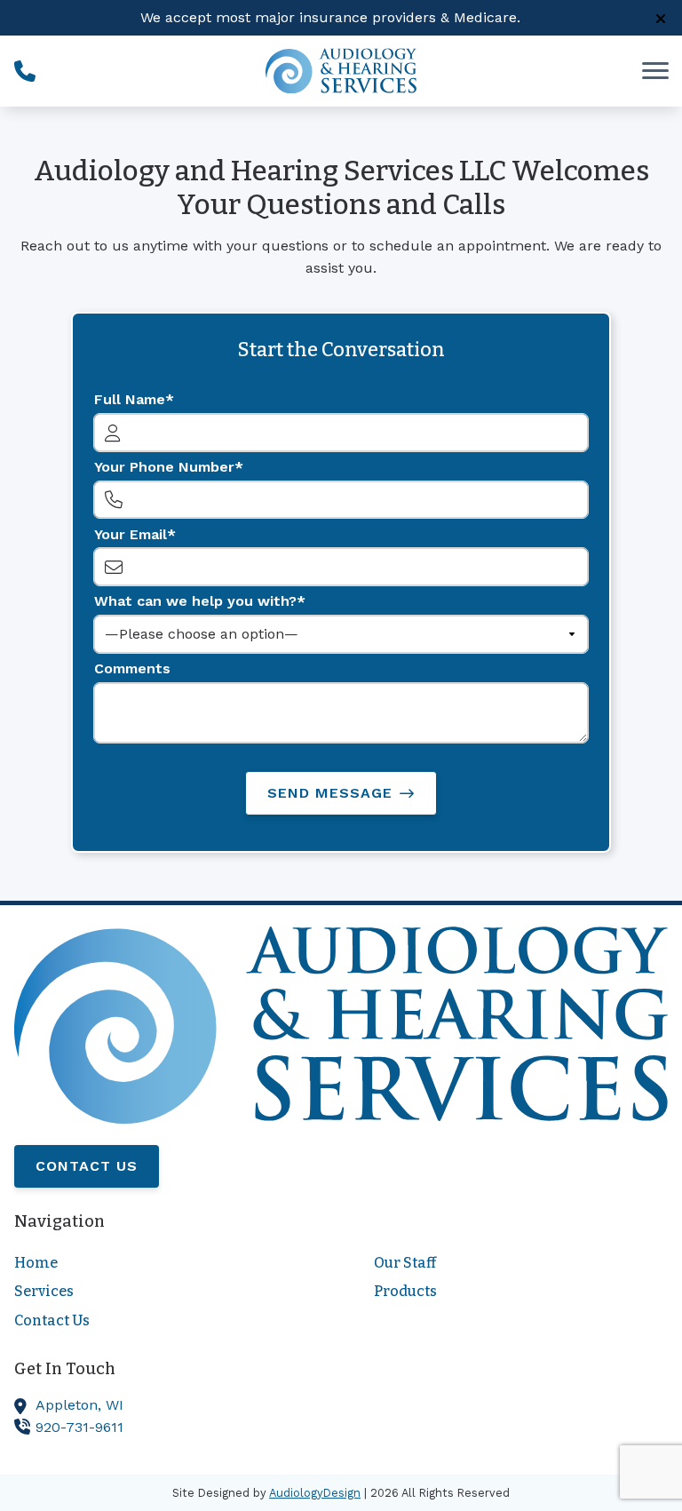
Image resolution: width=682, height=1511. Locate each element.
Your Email (130, 534)
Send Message (330, 792)
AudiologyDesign (315, 1492)
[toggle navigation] (655, 71)
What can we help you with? (195, 600)
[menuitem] (161, 1263)
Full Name (129, 399)
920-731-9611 (79, 1427)
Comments (132, 668)
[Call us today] (25, 71)
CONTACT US (87, 1165)
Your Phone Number (164, 466)
